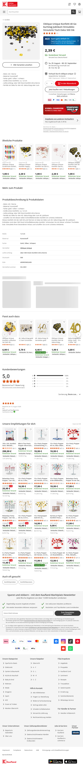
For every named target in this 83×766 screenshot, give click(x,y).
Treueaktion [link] (65, 684)
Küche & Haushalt (11, 675)
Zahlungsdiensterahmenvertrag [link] (38, 730)
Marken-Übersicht (11, 708)
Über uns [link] (8, 736)
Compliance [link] (17, 750)
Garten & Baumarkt (12, 671)
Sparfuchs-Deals (11, 663)
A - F (34, 667)
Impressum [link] (6, 750)
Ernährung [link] (64, 692)
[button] (50, 375)
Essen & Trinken (11, 704)
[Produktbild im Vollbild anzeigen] (21, 41)
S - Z (34, 680)
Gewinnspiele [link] (65, 688)
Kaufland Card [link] (66, 671)
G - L (34, 671)
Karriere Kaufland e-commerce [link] (61, 738)
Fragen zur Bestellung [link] (41, 697)
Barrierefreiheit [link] (7, 755)
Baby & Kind (9, 680)
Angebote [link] (64, 663)
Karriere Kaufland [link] (60, 731)
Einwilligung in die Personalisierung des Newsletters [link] (43, 627)
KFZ (6, 700)
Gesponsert (5, 162)
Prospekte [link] (64, 667)
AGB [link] (37, 750)
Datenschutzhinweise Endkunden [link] (34, 740)
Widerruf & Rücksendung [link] (42, 701)
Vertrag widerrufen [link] (40, 705)
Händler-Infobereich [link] (68, 713)
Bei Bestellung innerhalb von (59, 67)
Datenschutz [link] (28, 750)
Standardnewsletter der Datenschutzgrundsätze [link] (37, 620)
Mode (7, 688)
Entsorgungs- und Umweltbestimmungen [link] (55, 750)
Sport (7, 696)
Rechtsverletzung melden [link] (42, 717)
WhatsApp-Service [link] (67, 700)
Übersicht (36, 663)
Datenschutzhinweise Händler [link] (38, 734)
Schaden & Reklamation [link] (41, 709)
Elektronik (8, 667)
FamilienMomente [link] (67, 696)
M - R (35, 675)
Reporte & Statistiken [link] (9, 731)
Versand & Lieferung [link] (40, 713)
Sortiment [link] (64, 675)
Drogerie (8, 692)
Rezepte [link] (63, 680)
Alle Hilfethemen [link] (39, 693)
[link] (69, 4)
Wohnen (8, 684)
